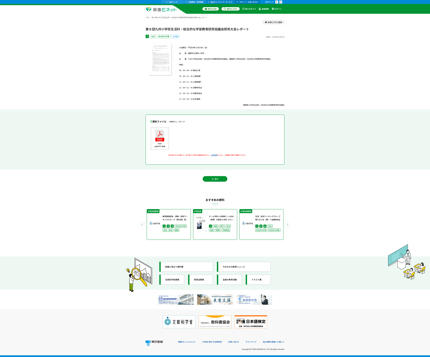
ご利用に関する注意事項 (212, 341)
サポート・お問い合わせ (248, 2)
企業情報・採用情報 (195, 2)
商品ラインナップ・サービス (221, 2)
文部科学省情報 (172, 279)
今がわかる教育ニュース (234, 266)
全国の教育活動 (230, 279)
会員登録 (265, 9)
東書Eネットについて (186, 341)
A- (277, 2)
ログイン (278, 9)
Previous (142, 224)
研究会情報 (199, 279)
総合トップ (173, 2)
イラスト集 (257, 279)
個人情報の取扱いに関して (273, 341)
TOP (147, 17)
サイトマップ (251, 341)
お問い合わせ (233, 341)
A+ (281, 2)
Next (288, 224)
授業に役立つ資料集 (174, 266)
